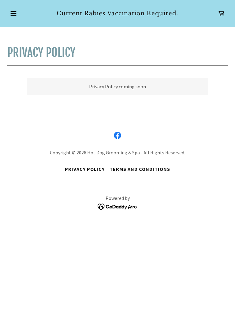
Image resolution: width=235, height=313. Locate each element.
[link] (117, 13)
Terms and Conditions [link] (140, 169)
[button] (23, 13)
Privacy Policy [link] (85, 169)
